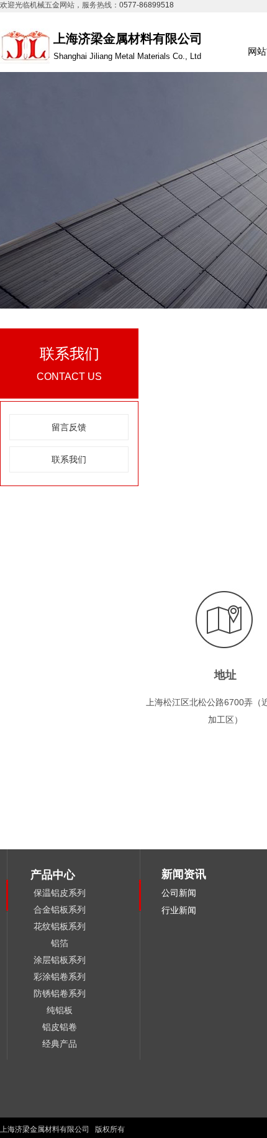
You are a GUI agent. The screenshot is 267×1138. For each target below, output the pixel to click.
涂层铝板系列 (60, 960)
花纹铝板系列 (60, 926)
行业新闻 (178, 910)
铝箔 (59, 943)
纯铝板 (60, 1010)
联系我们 (69, 459)
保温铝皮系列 (60, 893)
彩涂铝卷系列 (60, 977)
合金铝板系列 (60, 909)
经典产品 (59, 1044)
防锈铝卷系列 (60, 993)
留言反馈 (69, 427)
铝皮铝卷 (59, 1027)
